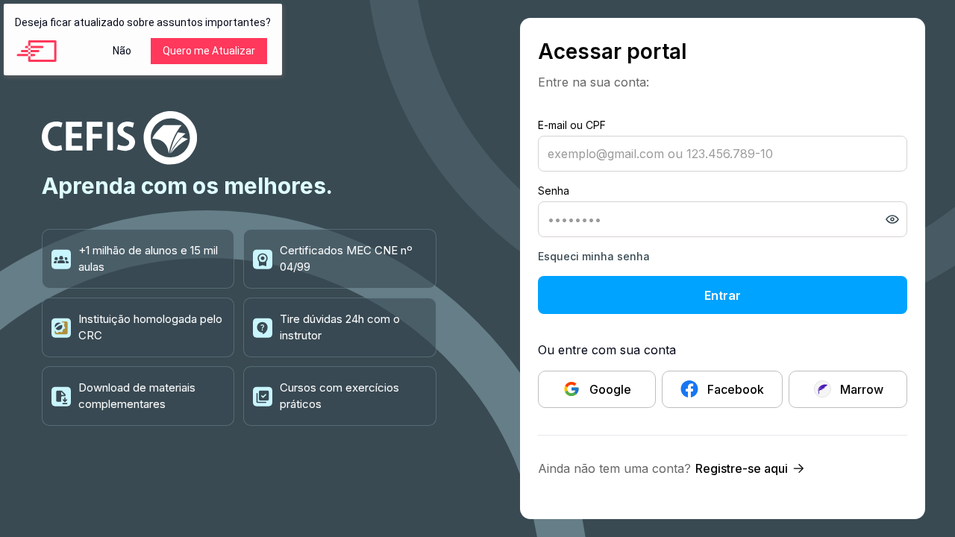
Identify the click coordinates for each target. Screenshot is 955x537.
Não (122, 51)
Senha (553, 190)
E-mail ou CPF (572, 125)
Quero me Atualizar (209, 51)
